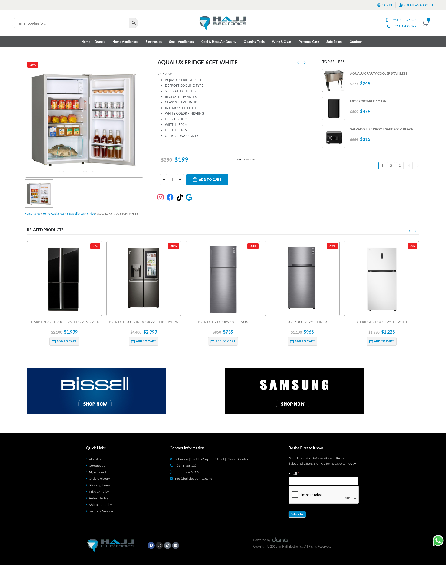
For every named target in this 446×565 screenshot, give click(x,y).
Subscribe (297, 514)
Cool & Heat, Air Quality (218, 41)
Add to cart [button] (67, 341)
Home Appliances (125, 41)
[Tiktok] (167, 545)
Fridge (91, 213)
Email (294, 473)
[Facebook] (151, 545)
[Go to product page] (333, 80)
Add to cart (210, 179)
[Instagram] (159, 545)
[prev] (298, 63)
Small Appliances (181, 41)
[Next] (417, 165)
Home (85, 41)
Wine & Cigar (281, 41)
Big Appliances (76, 213)
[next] (305, 63)
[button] (409, 230)
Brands (100, 41)
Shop (37, 213)
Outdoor (356, 41)
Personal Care (309, 41)
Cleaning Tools (254, 41)
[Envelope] (175, 545)
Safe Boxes (334, 41)
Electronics (153, 41)
